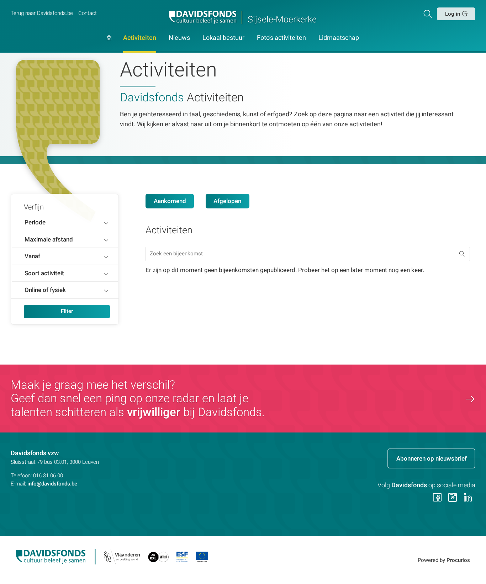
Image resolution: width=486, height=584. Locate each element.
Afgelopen (227, 201)
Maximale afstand (49, 239)
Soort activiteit (44, 273)
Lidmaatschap (338, 38)
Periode (35, 222)
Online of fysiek (45, 289)
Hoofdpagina (109, 44)
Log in (452, 14)
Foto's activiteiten (281, 38)
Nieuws (179, 38)
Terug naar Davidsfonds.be (42, 13)
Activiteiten (139, 38)
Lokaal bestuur (223, 38)
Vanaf (32, 256)
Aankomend (170, 201)
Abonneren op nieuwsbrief (431, 458)
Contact (87, 13)
